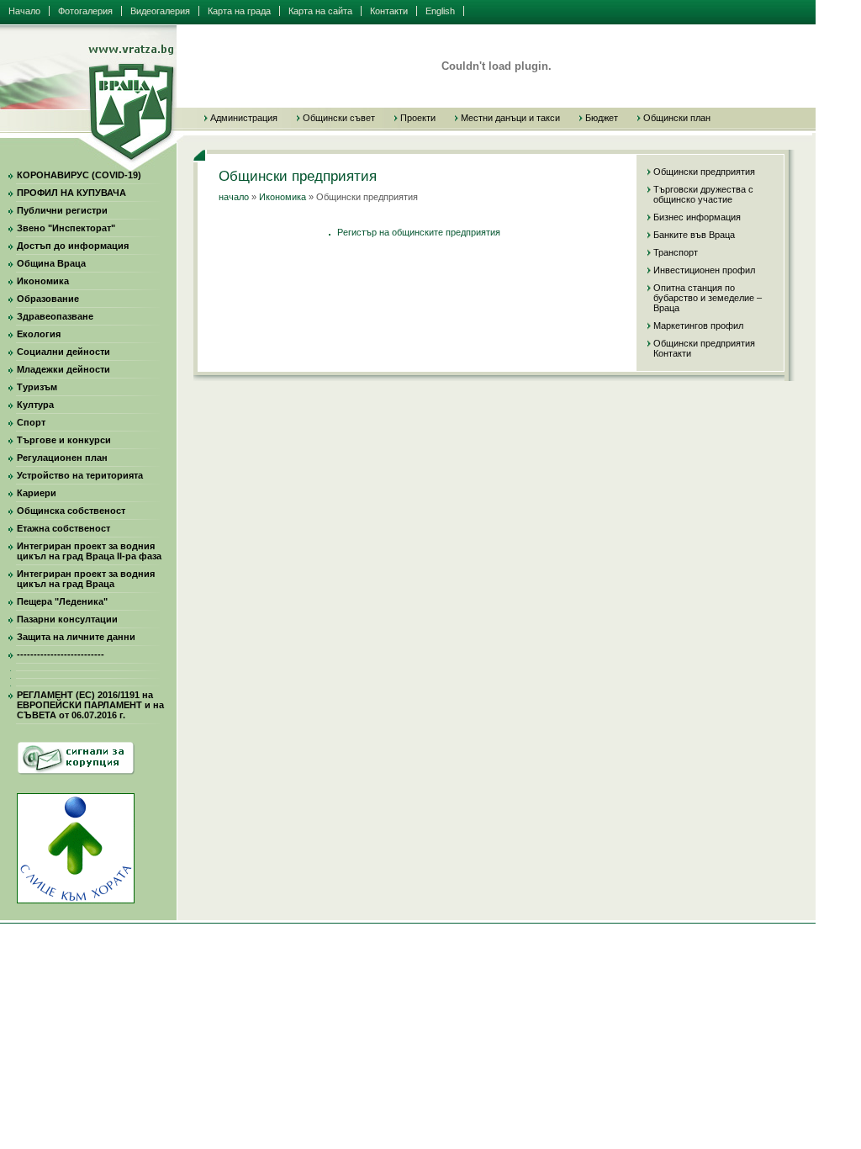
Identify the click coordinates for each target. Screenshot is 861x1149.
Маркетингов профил (698, 325)
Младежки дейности (63, 369)
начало (234, 197)
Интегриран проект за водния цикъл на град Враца (86, 579)
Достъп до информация (73, 246)
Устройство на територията (80, 475)
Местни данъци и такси (510, 118)
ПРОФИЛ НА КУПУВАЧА (71, 193)
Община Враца (51, 263)
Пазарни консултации (67, 619)
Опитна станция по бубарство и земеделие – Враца (707, 298)
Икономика (43, 281)
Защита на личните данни (76, 637)
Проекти (418, 118)
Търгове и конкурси (64, 440)
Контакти (389, 11)
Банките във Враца (694, 235)
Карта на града (239, 11)
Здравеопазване (55, 316)
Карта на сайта (320, 11)
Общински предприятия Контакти (704, 348)
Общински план (676, 118)
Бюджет (601, 118)
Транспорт (675, 252)
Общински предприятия (704, 172)
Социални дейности (63, 352)
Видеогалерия (160, 11)
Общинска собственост (71, 511)
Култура (35, 405)
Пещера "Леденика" (62, 601)
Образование (48, 299)
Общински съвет (339, 118)
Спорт (31, 422)
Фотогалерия (85, 11)
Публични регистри (62, 210)
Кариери (36, 493)
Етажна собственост (63, 528)
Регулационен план (62, 458)
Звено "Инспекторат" (66, 228)
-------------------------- (60, 654)
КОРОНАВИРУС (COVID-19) (79, 175)
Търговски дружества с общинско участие (703, 194)
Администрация (243, 118)
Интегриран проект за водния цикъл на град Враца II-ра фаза (89, 551)
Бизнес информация (697, 217)
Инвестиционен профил (704, 270)
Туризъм (37, 387)
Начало (24, 11)
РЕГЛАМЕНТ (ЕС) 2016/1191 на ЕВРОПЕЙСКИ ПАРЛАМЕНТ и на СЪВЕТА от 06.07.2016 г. (90, 705)
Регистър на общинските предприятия (418, 232)
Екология (39, 334)
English (440, 11)
